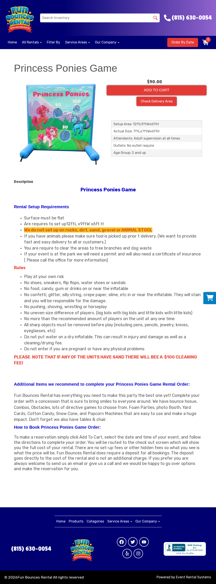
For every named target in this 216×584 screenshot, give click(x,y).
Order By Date (182, 42)
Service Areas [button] (76, 42)
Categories (95, 521)
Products (76, 521)
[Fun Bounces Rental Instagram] (138, 553)
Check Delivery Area (157, 101)
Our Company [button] (106, 42)
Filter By (53, 42)
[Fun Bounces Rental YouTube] (144, 542)
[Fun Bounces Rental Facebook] (121, 542)
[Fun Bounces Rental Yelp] (127, 553)
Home (12, 42)
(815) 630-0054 (31, 549)
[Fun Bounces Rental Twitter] (133, 542)
